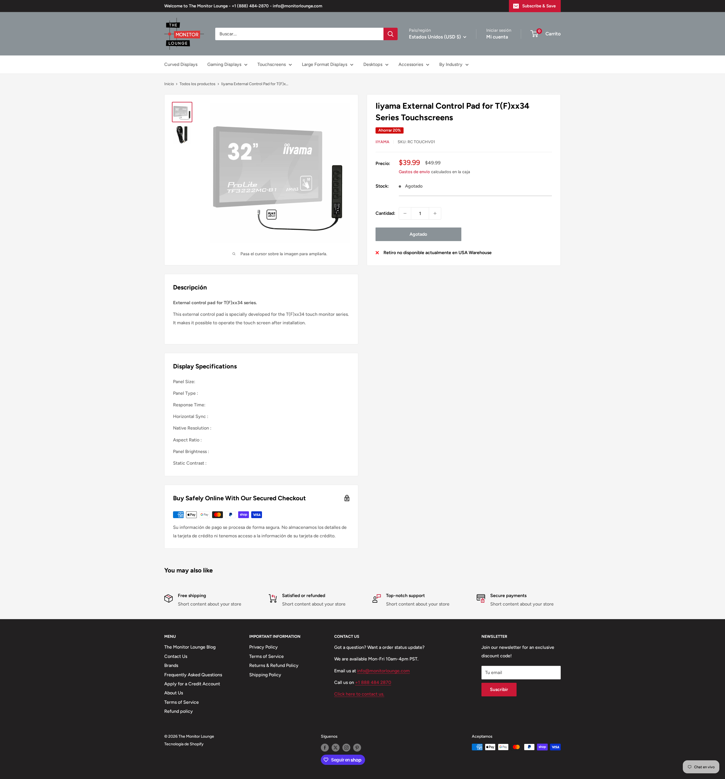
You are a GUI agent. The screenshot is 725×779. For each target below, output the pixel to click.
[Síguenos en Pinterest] (357, 748)
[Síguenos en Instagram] (346, 748)
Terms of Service (181, 702)
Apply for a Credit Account (192, 683)
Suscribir (499, 689)
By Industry (450, 64)
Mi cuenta (497, 37)
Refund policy (178, 711)
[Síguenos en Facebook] (325, 748)
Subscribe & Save (539, 5)
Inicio (169, 83)
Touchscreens (271, 64)
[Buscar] (390, 34)
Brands (171, 665)
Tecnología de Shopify (184, 744)
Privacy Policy (263, 647)
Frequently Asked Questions (193, 674)
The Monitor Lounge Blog (190, 647)
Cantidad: (385, 213)
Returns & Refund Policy (273, 665)
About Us (173, 693)
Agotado (418, 234)
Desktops (372, 64)
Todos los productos (198, 83)
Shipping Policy (265, 674)
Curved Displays (180, 64)
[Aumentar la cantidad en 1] (435, 213)
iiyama (382, 142)
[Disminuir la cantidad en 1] (405, 213)
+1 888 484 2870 (373, 682)
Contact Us (175, 656)
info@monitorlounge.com (383, 670)
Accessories (410, 64)
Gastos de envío (414, 171)
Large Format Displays (324, 64)
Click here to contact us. (359, 694)
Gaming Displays (224, 64)
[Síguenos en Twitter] (336, 748)
